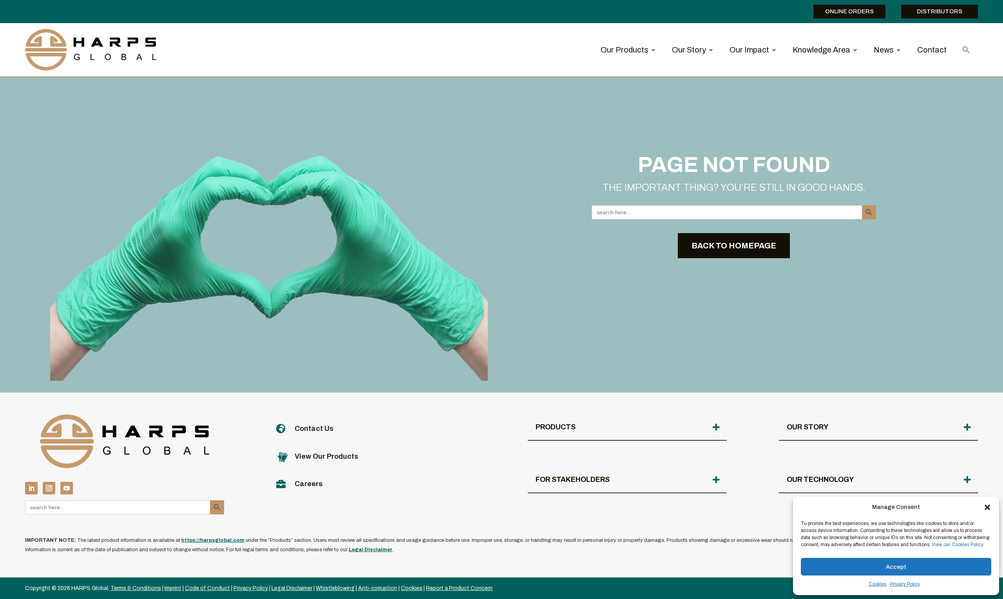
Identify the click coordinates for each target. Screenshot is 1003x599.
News (884, 49)
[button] (987, 507)
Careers (308, 484)
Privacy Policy (905, 584)
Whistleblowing (335, 588)
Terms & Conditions (135, 588)
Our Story (689, 49)
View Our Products (326, 456)
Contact (932, 49)
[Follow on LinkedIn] (31, 488)
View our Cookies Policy (957, 544)
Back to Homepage (734, 245)
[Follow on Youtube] (66, 488)
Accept (896, 567)
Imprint (173, 588)
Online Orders (849, 11)
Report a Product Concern (459, 588)
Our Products (624, 49)
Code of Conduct (207, 588)
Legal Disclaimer (292, 588)
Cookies (877, 584)
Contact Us (314, 429)
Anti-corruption (377, 588)
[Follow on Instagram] (49, 488)
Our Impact (749, 49)
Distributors (939, 11)
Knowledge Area (821, 49)
